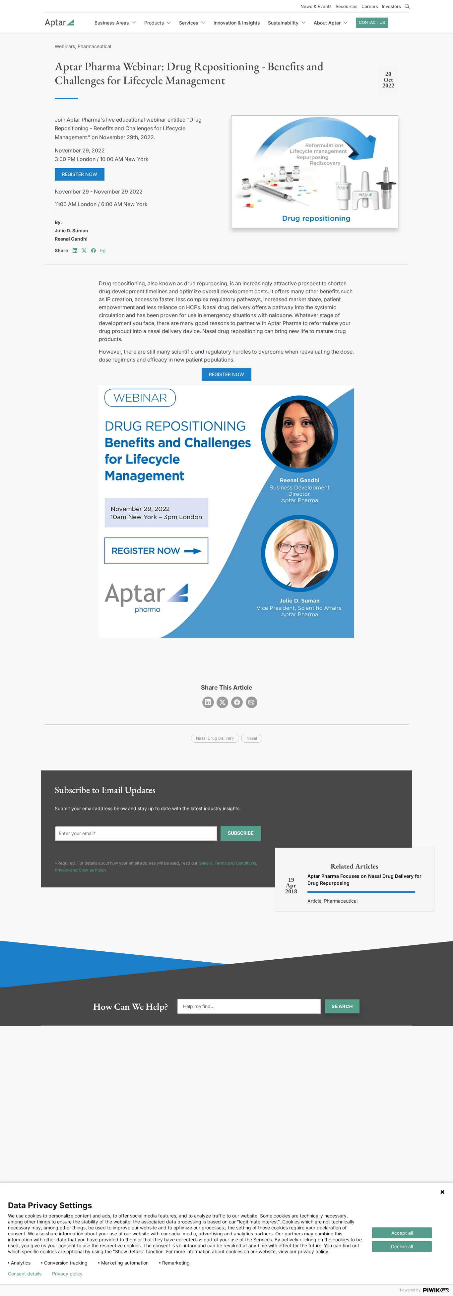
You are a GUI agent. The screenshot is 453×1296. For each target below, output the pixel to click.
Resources (346, 6)
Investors (391, 6)
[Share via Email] (102, 250)
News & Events (316, 6)
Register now (79, 174)
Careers (369, 6)
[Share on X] (84, 250)
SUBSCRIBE (241, 833)
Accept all (402, 1233)
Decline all (402, 1246)
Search (342, 1006)
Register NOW (226, 374)
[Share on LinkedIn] (75, 250)
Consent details (24, 1273)
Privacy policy (67, 1273)
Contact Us (372, 22)
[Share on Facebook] (93, 250)
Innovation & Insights (237, 23)
